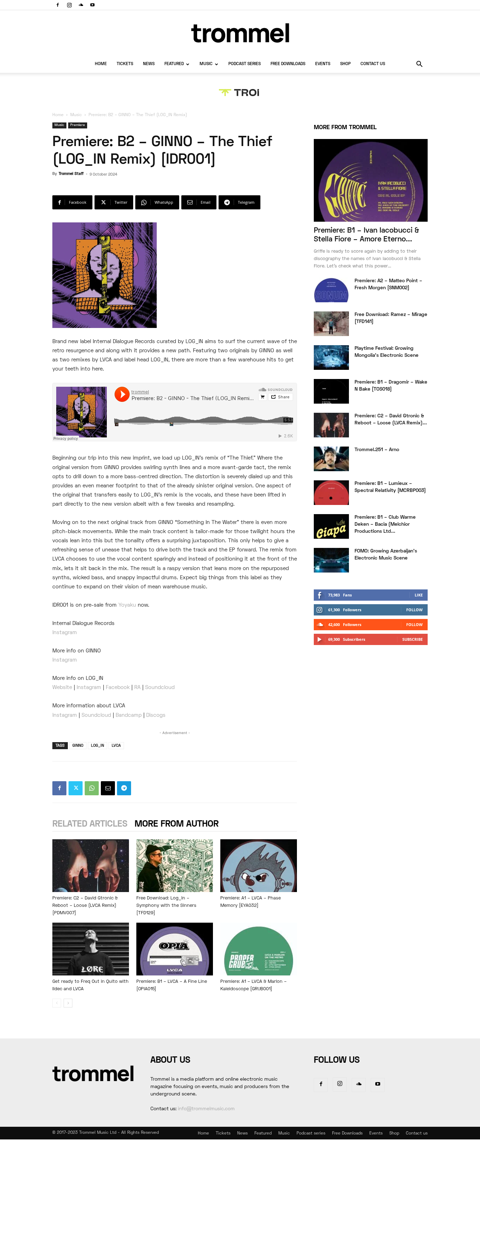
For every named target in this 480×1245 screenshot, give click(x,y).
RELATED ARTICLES (90, 824)
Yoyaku (127, 605)
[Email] (108, 788)
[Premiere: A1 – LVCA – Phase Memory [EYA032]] (258, 865)
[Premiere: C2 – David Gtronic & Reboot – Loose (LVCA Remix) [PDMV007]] (90, 865)
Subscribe (412, 639)
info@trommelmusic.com (206, 1109)
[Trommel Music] (240, 33)
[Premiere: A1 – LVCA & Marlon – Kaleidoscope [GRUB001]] (258, 949)
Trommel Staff (71, 174)
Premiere (77, 125)
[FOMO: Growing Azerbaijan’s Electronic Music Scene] (331, 560)
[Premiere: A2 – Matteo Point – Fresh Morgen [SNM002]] (331, 290)
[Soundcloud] (81, 5)
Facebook (118, 687)
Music (206, 64)
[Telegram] (124, 788)
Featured (174, 64)
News (149, 64)
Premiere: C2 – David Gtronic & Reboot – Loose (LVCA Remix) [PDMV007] (85, 905)
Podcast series (244, 64)
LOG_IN (97, 745)
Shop (345, 64)
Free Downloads (288, 64)
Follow (414, 609)
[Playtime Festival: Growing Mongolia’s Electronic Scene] (331, 357)
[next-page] (68, 1003)
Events (322, 64)
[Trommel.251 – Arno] (331, 459)
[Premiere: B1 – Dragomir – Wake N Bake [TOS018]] (331, 391)
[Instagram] (69, 5)
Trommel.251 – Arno (377, 450)
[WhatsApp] (92, 788)
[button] (419, 65)
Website (62, 687)
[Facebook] (57, 5)
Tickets (125, 64)
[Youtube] (92, 5)
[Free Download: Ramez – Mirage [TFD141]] (331, 323)
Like (419, 595)
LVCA (116, 745)
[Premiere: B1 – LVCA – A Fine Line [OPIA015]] (174, 949)
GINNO (77, 745)
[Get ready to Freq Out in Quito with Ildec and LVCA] (90, 949)
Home (101, 64)
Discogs (156, 715)
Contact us (373, 64)
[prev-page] (56, 1003)
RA (137, 687)
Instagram (64, 632)
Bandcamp (129, 715)
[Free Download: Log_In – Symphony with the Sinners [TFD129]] (174, 865)
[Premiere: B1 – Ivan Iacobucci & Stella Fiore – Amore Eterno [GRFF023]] (371, 180)
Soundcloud (160, 687)
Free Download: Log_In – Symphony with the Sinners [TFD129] (166, 905)
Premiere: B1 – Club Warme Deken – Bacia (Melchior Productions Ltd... (385, 524)
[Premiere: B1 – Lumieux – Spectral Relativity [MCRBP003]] (331, 492)
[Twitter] (76, 788)
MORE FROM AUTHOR (177, 824)
